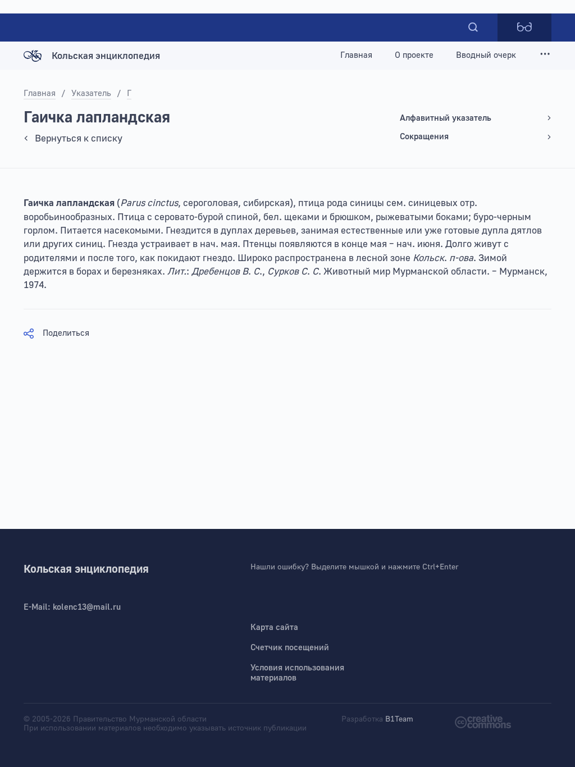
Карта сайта (274, 627)
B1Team (399, 719)
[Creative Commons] (483, 721)
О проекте (414, 55)
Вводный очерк (486, 55)
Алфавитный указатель (445, 118)
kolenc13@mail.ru (87, 607)
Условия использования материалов (297, 673)
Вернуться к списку (78, 138)
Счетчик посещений (289, 647)
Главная (356, 55)
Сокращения (424, 136)
